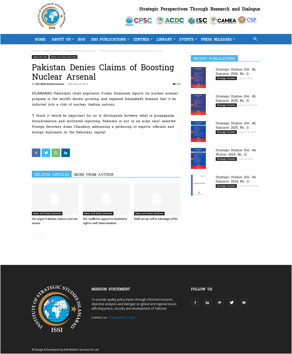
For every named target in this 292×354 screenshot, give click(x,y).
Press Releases (216, 39)
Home (40, 39)
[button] (255, 39)
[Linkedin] (65, 152)
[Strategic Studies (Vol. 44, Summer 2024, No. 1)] (198, 185)
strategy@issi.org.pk (122, 317)
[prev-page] (34, 236)
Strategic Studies (226, 78)
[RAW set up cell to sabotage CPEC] (157, 199)
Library (164, 39)
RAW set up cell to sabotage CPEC (156, 218)
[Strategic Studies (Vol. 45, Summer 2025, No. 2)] (198, 104)
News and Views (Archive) (80, 51)
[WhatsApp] (56, 152)
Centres (141, 39)
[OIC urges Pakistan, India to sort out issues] (55, 199)
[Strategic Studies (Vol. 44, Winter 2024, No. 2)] (198, 158)
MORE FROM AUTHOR (94, 174)
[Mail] (219, 302)
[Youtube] (244, 302)
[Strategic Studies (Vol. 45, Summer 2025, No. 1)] (198, 131)
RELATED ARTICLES (51, 174)
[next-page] (41, 236)
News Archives (52, 51)
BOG (81, 39)
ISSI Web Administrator (49, 83)
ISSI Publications (108, 39)
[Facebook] (36, 152)
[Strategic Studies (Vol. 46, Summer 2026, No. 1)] (198, 77)
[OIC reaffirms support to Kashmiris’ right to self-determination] (106, 199)
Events (186, 39)
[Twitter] (46, 152)
